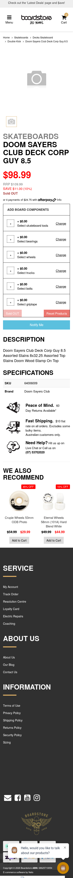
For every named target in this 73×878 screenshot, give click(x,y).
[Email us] (7, 797)
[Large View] (11, 121)
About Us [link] (9, 657)
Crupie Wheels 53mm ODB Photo (19, 519)
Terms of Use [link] (11, 705)
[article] (18, 515)
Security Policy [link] (12, 735)
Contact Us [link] (10, 672)
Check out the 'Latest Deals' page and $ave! (36, 3)
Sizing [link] (7, 742)
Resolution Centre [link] (14, 601)
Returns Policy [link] (12, 727)
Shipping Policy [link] (13, 720)
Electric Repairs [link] (13, 616)
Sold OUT (12, 313)
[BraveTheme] (36, 19)
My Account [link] (10, 587)
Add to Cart (19, 540)
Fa (28, 421)
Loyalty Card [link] (11, 609)
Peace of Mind (39, 405)
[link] (18, 797)
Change (61, 223)
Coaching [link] (9, 623)
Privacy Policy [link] (12, 713)
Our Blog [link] (8, 665)
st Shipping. (42, 421)
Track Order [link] (10, 594)
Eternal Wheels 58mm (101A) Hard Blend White (54, 521)
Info (59, 200)
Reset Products (56, 313)
